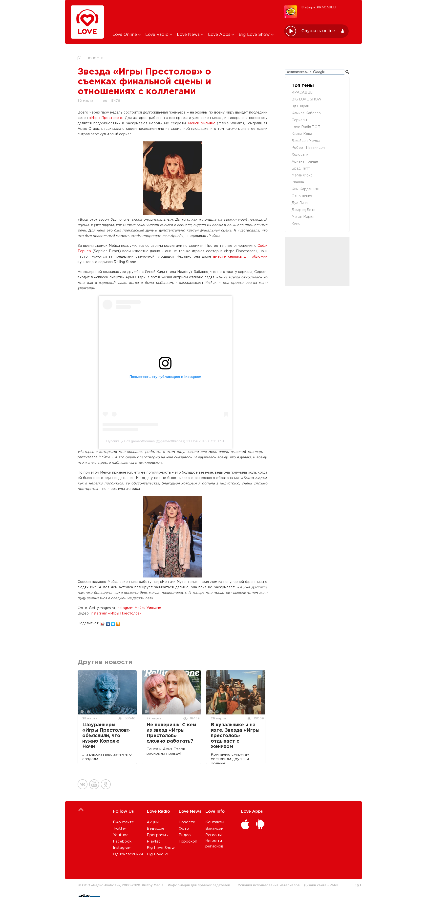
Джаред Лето (304, 210)
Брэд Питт (301, 168)
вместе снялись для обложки (240, 256)
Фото (184, 828)
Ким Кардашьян (305, 189)
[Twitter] (113, 623)
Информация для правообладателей (199, 885)
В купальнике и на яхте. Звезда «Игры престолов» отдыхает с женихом (235, 736)
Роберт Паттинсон (308, 147)
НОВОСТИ (95, 58)
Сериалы (299, 120)
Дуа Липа (300, 203)
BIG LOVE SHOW (306, 99)
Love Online (125, 35)
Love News (189, 35)
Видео (185, 835)
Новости (187, 822)
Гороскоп (188, 841)
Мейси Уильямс (201, 123)
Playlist (153, 841)
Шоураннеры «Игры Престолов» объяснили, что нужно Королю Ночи (106, 736)
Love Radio (157, 35)
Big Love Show (255, 35)
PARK (334, 885)
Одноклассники (128, 854)
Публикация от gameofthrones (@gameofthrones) (145, 441)
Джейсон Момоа (306, 140)
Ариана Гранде (305, 161)
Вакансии (214, 828)
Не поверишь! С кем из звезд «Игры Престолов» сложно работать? (171, 733)
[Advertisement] (194, 15)
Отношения (302, 196)
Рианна (298, 182)
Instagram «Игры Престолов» (116, 613)
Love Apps (220, 35)
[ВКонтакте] (107, 623)
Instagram (122, 847)
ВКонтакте (123, 822)
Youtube (120, 835)
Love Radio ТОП (306, 127)
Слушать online (318, 31)
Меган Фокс (302, 175)
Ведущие (155, 828)
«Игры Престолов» (106, 117)
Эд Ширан (300, 106)
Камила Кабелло (306, 113)
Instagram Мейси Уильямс (139, 608)
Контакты (214, 822)
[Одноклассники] (118, 623)
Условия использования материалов (269, 885)
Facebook (122, 841)
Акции (153, 822)
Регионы (213, 835)
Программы (158, 835)
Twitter (119, 828)
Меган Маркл (303, 216)
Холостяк (300, 154)
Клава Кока (302, 134)
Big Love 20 (158, 854)
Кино (296, 223)
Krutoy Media (153, 885)
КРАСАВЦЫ (302, 92)
